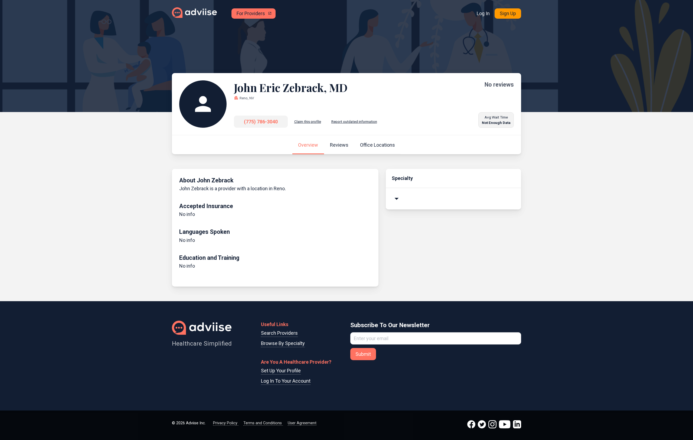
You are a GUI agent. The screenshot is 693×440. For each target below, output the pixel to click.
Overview (308, 145)
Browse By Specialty (283, 343)
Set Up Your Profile (281, 370)
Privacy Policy (225, 423)
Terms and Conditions (263, 423)
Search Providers (279, 333)
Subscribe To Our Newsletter (390, 325)
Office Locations (377, 145)
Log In (483, 13)
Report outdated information (354, 121)
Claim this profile (307, 121)
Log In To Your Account (285, 381)
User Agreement (302, 423)
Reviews (339, 145)
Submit (363, 354)
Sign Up (508, 13)
